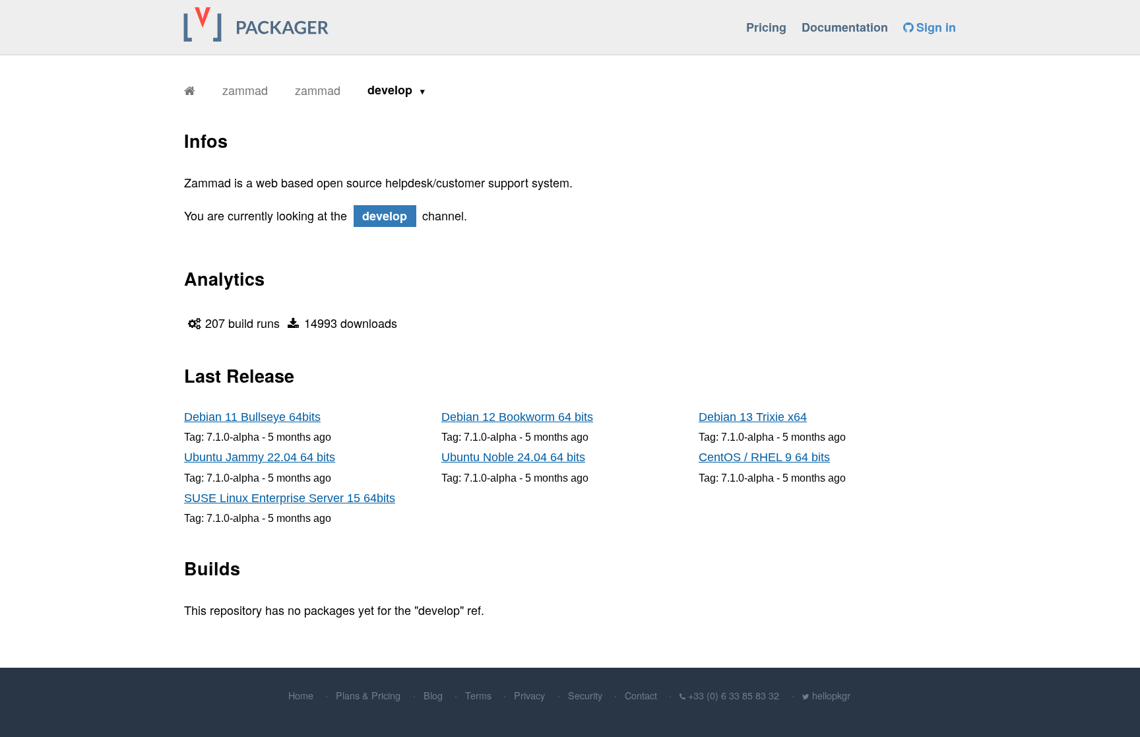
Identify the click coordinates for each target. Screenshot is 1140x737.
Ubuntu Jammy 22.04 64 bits (259, 457)
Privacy (529, 695)
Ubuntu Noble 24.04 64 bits (513, 457)
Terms (478, 695)
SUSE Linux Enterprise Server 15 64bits (289, 498)
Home (300, 695)
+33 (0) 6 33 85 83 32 (733, 695)
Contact (641, 695)
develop (391, 89)
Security (585, 695)
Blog (433, 695)
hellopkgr (831, 695)
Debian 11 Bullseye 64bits (252, 417)
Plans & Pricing (368, 695)
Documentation (845, 27)
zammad (245, 89)
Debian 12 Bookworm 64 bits (517, 417)
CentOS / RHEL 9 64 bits (764, 457)
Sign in (934, 27)
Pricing (766, 27)
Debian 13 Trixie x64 (753, 417)
